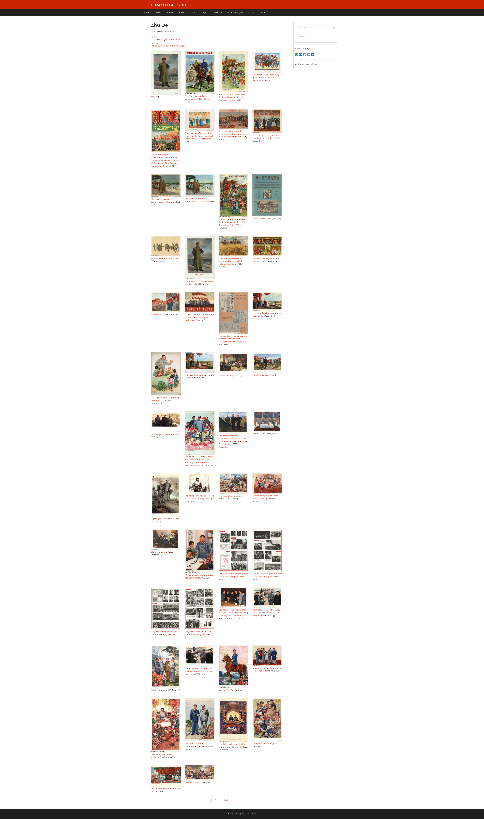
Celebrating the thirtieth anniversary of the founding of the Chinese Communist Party (233, 134)
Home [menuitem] (146, 12)
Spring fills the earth (261, 744)
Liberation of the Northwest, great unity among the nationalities (265, 78)
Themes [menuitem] (170, 12)
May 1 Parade (157, 315)
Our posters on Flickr (307, 64)
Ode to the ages (158, 690)
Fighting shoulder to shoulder (165, 519)
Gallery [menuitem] (158, 12)
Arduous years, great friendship (165, 435)
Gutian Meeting (226, 376)
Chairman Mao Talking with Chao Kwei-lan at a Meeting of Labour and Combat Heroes (199, 136)
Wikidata (156, 43)
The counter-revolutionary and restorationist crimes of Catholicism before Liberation (233, 339)
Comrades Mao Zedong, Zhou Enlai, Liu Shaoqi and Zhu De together (266, 613)
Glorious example (159, 552)
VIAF (154, 37)
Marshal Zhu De (226, 690)
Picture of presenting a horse (164, 258)
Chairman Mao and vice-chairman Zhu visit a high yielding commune (231, 261)
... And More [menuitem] (216, 12)
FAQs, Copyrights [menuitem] (235, 12)
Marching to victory (261, 375)
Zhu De (154, 97)
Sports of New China (261, 219)
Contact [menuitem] (263, 12)
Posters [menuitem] (182, 12)
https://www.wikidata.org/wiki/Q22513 (169, 46)
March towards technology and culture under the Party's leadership (199, 317)
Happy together (192, 782)
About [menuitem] (251, 12)
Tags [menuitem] (204, 12)
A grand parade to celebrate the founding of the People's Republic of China (232, 97)
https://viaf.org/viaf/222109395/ (166, 40)
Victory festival (259, 434)
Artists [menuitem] (194, 12)
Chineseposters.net (169, 5)
